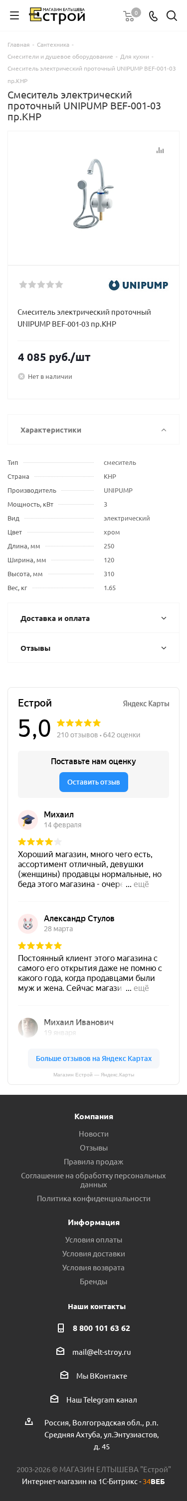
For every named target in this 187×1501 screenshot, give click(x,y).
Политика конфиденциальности (94, 1198)
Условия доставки (93, 1253)
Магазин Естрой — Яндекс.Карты (93, 1074)
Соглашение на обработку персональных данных (93, 1179)
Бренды (93, 1281)
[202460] (93, 194)
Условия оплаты (93, 1239)
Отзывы (94, 1147)
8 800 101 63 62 (101, 1328)
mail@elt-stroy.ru (101, 1351)
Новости (94, 1133)
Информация (94, 1222)
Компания (93, 1116)
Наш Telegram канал (101, 1399)
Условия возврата (93, 1267)
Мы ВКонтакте (101, 1375)
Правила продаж (93, 1161)
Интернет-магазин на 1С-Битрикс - (93, 1481)
